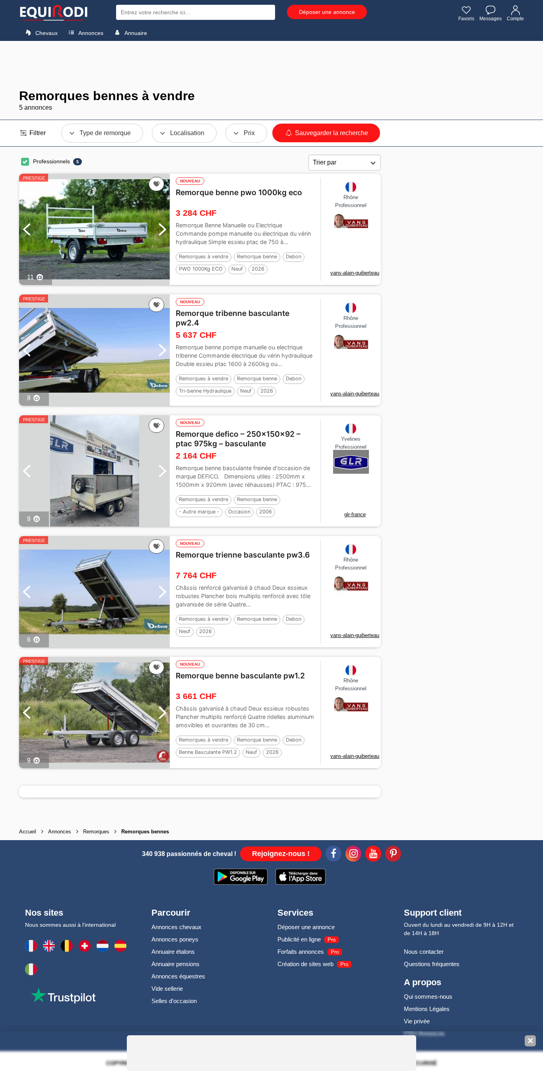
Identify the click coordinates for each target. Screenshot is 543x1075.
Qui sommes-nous (428, 996)
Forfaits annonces (300, 951)
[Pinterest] (393, 855)
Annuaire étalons (173, 951)
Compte (515, 18)
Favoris (466, 18)
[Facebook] (333, 855)
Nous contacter (424, 951)
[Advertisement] (271, 65)
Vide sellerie (167, 988)
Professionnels (51, 161)
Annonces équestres (178, 976)
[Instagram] (353, 855)
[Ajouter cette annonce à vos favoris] (156, 184)
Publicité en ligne (299, 939)
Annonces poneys (174, 939)
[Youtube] (373, 855)
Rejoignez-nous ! (281, 854)
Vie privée (417, 1021)
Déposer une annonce (327, 12)
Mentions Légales (427, 1008)
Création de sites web (305, 964)
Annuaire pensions (175, 964)
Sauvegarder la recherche (330, 133)
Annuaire (135, 33)
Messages (490, 18)
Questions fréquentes (432, 964)
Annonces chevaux (176, 927)
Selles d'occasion (174, 1001)
